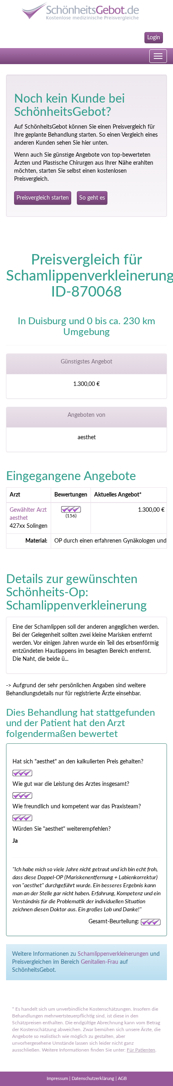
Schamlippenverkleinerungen (113, 954)
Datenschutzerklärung (93, 1078)
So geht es (92, 198)
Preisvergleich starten (42, 198)
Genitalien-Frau (99, 962)
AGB (122, 1078)
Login (153, 37)
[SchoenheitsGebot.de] (86, 11)
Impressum (57, 1078)
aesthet (19, 518)
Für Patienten (141, 1050)
